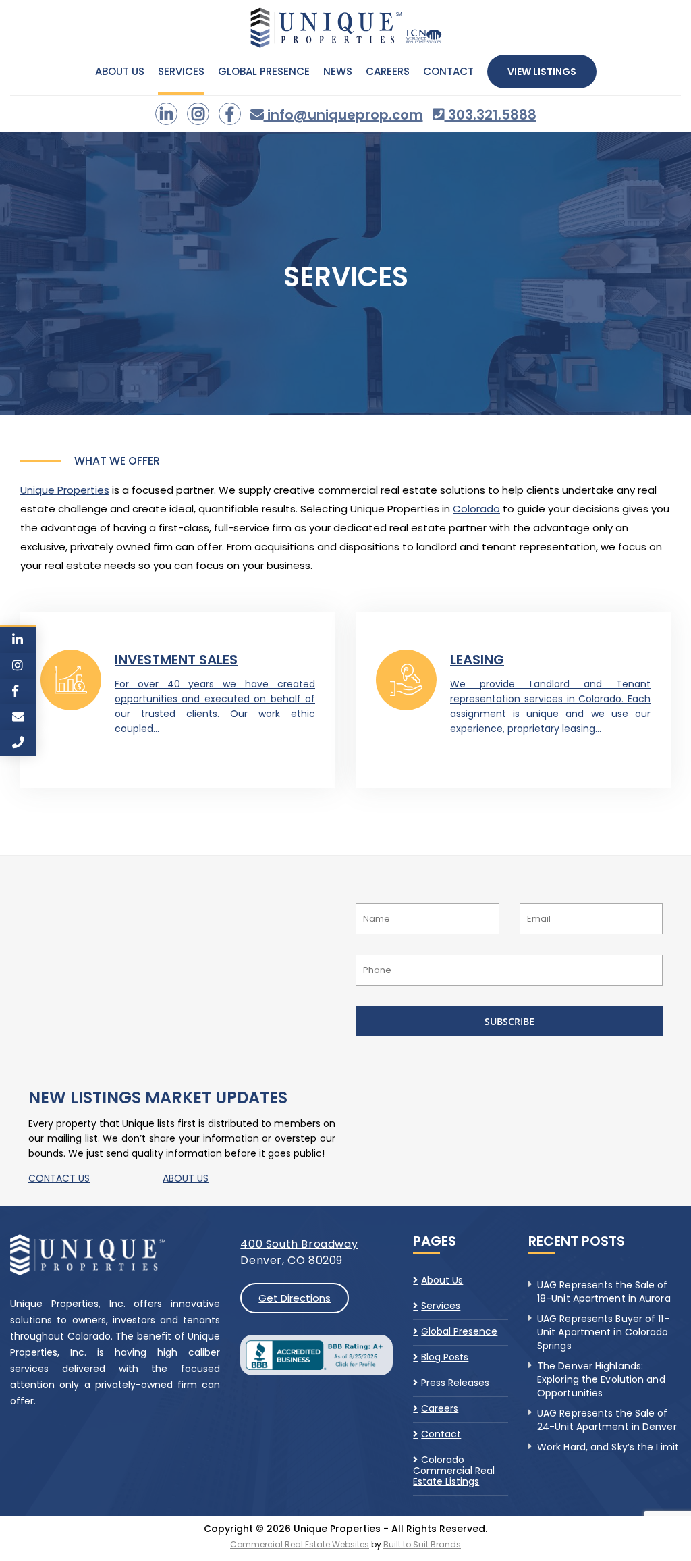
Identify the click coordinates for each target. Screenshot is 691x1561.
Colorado (476, 509)
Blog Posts (444, 1357)
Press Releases (455, 1383)
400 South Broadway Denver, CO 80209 (299, 1252)
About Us (119, 71)
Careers (388, 71)
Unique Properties (64, 490)
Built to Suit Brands (422, 1544)
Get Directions (294, 1298)
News (337, 71)
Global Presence (264, 71)
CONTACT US (59, 1178)
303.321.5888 (490, 115)
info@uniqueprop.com (343, 115)
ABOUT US (186, 1178)
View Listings (541, 71)
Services (181, 71)
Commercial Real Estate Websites (299, 1544)
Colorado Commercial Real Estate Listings (454, 1470)
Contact (448, 71)
